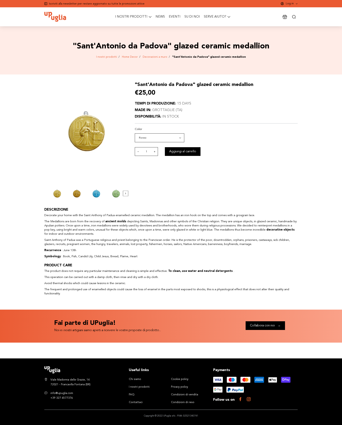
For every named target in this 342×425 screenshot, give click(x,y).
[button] (125, 193)
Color (138, 129)
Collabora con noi (265, 325)
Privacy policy (179, 386)
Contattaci (135, 402)
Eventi (174, 16)
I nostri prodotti (106, 57)
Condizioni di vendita (184, 394)
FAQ (131, 394)
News (160, 16)
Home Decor (130, 57)
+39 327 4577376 (61, 398)
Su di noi (192, 16)
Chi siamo (135, 379)
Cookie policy (179, 379)
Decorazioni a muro (155, 57)
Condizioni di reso (182, 402)
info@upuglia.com (61, 393)
